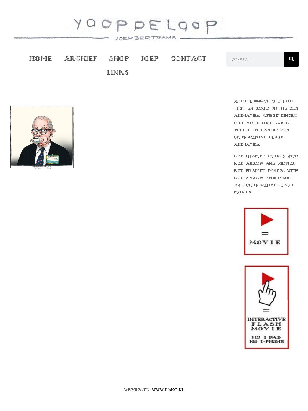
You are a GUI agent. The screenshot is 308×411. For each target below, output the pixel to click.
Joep (150, 58)
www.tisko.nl (168, 389)
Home (40, 58)
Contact (189, 58)
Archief (80, 58)
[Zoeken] (291, 59)
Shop (119, 58)
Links (118, 72)
